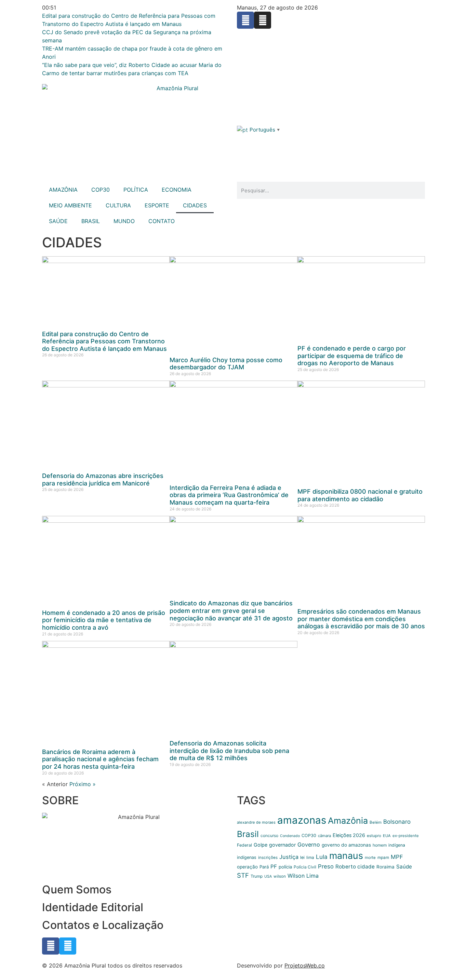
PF (273, 866)
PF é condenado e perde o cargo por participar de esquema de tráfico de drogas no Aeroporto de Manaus (351, 356)
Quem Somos (76, 889)
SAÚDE (58, 221)
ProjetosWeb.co (304, 965)
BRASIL (90, 221)
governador (282, 845)
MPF (397, 856)
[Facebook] (245, 20)
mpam (383, 857)
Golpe (260, 845)
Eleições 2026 (349, 835)
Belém (376, 822)
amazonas (301, 820)
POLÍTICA (135, 189)
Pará (264, 866)
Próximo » (82, 784)
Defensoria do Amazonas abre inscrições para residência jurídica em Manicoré (102, 479)
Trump (257, 876)
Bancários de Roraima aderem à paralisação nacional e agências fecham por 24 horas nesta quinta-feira (100, 759)
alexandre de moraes (256, 822)
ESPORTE (157, 205)
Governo (308, 844)
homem (380, 845)
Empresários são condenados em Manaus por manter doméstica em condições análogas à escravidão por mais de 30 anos (361, 619)
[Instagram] (262, 20)
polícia (285, 866)
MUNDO (124, 221)
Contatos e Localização (102, 925)
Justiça (288, 856)
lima (310, 857)
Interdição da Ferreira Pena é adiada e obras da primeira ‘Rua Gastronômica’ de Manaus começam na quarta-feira (229, 495)
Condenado (290, 836)
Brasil (248, 834)
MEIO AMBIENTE (70, 205)
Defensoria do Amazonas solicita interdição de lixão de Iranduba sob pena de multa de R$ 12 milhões (229, 751)
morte (370, 857)
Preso (326, 866)
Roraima (385, 866)
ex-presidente (405, 835)
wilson (279, 876)
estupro (374, 835)
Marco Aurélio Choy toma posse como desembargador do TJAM (226, 363)
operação (247, 866)
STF (243, 875)
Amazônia (348, 821)
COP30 (100, 189)
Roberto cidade (355, 866)
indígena (396, 845)
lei (302, 857)
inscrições (268, 857)
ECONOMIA (176, 189)
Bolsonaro (397, 821)
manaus (346, 855)
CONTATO (161, 221)
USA (268, 876)
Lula (322, 856)
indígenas (246, 857)
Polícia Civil (305, 866)
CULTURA (118, 205)
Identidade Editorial (92, 907)
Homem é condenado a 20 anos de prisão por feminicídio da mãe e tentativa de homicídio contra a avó (103, 620)
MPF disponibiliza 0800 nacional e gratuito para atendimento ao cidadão (360, 495)
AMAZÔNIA (63, 189)
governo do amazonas (346, 845)
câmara (324, 835)
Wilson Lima (303, 875)
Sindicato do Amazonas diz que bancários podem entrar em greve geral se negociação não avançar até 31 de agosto (231, 610)
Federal (244, 845)
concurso (269, 835)
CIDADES (195, 205)
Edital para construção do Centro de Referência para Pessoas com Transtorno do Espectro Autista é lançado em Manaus (104, 341)
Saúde (404, 866)
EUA (387, 835)
